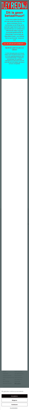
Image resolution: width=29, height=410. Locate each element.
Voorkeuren (14, 404)
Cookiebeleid (13, 408)
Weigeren (14, 400)
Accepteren (14, 396)
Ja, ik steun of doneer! (13, 44)
